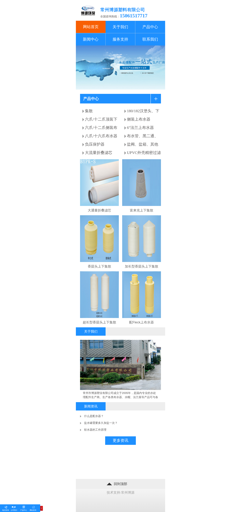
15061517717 (133, 15)
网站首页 (33, 510)
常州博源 (127, 492)
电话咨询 (5, 510)
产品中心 (23, 510)
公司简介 (14, 510)
